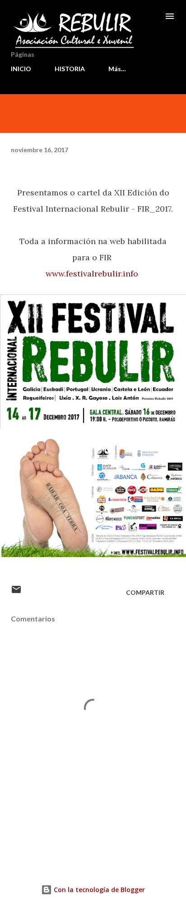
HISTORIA (70, 68)
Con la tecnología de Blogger (98, 889)
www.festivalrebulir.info (93, 273)
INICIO (21, 68)
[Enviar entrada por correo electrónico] (16, 592)
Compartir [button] (145, 592)
